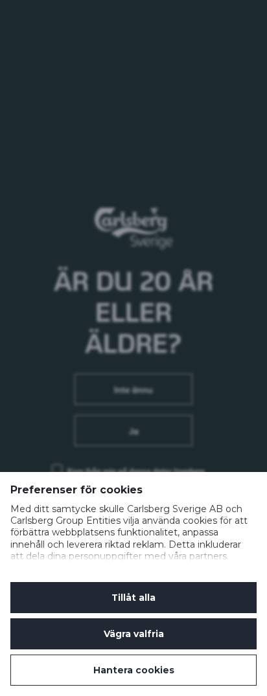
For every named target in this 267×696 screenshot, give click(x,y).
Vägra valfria (134, 634)
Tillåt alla (133, 597)
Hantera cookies (133, 670)
